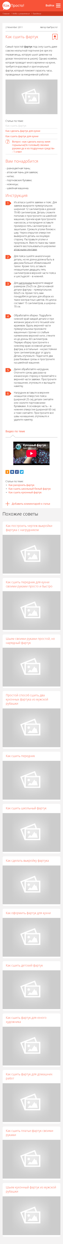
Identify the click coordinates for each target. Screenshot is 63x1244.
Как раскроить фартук (21, 485)
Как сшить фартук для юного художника (26, 1020)
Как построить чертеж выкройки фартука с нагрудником (29, 528)
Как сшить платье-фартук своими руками (29, 1133)
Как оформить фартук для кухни (28, 913)
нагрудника (25, 283)
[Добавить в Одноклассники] (7, 472)
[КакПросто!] (13, 6)
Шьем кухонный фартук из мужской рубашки (31, 1189)
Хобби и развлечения (21, 13)
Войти (50, 5)
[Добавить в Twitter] (22, 472)
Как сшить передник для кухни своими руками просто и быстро (29, 584)
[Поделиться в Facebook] (17, 472)
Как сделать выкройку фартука (27, 860)
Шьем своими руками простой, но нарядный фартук (30, 641)
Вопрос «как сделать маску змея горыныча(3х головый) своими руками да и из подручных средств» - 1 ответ (33, 146)
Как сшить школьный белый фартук (30, 488)
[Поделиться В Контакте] (12, 472)
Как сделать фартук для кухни (23, 131)
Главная (6, 13)
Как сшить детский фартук (24, 965)
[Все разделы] (58, 5)
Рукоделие (37, 13)
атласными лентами (25, 249)
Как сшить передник (20, 756)
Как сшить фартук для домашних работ (29, 1076)
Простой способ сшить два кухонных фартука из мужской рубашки (27, 699)
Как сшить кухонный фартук (25, 492)
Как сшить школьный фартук (26, 808)
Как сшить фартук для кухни (22, 136)
